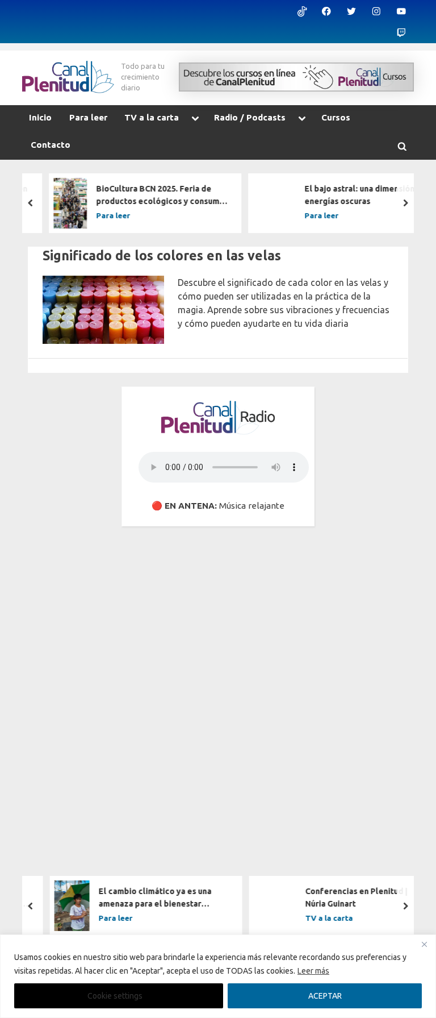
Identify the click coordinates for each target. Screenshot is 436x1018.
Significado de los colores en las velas (162, 255)
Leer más (313, 970)
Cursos (335, 117)
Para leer (88, 117)
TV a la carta (151, 117)
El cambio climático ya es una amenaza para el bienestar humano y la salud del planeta (143, 899)
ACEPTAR (325, 995)
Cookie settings (114, 995)
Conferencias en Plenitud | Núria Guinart (344, 898)
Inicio (40, 117)
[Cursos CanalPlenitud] (296, 77)
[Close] (424, 944)
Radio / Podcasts (250, 117)
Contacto (50, 144)
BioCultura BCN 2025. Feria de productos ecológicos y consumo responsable (149, 195)
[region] (218, 976)
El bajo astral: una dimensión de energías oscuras (354, 195)
